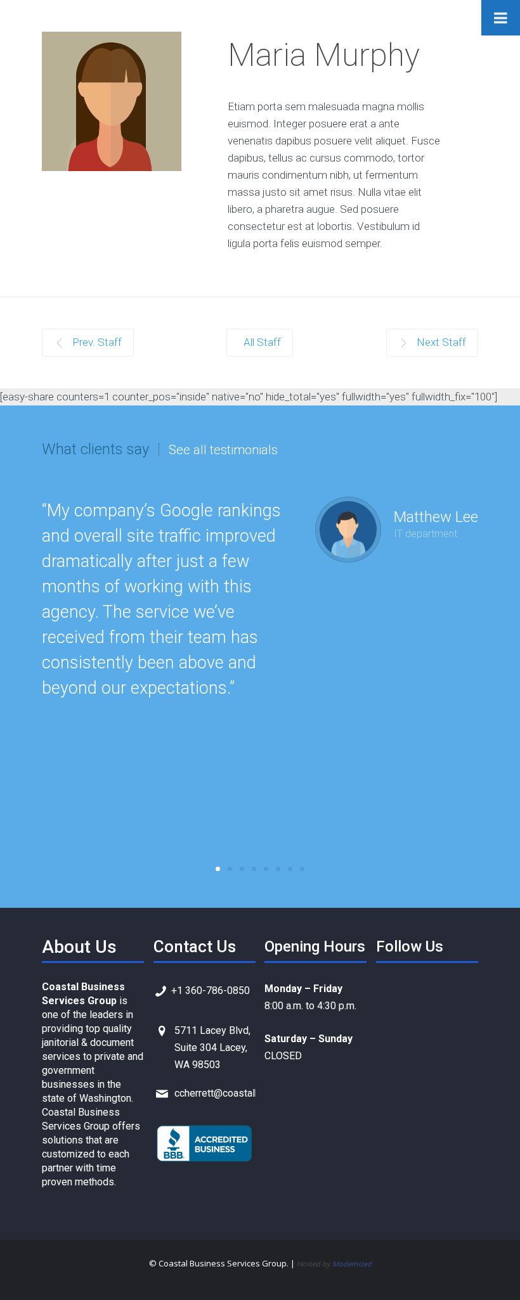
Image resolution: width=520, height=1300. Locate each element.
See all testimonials (223, 449)
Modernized (352, 1263)
